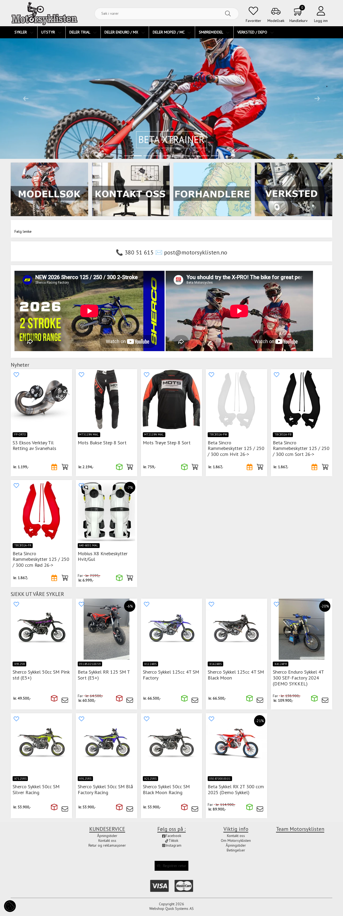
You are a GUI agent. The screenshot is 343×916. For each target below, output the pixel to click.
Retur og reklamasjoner (107, 845)
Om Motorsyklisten (236, 840)
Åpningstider (236, 845)
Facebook (173, 835)
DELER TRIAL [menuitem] (80, 32)
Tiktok (173, 840)
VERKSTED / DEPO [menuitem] (252, 32)
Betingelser (236, 850)
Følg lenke (23, 231)
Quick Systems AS (179, 908)
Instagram (173, 845)
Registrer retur (174, 865)
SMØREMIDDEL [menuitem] (211, 32)
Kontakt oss (236, 835)
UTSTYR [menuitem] (48, 32)
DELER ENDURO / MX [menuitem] (122, 32)
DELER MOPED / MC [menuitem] (169, 32)
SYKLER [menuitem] (21, 32)
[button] (25, 98)
